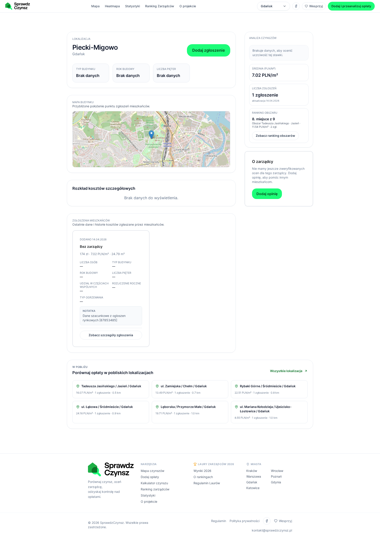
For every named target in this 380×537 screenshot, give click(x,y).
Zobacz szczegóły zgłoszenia (111, 335)
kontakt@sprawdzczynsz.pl (272, 530)
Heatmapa (112, 6)
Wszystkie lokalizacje (286, 371)
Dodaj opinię (267, 194)
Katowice (252, 488)
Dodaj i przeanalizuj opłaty (351, 6)
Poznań (276, 476)
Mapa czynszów (152, 471)
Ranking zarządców (155, 489)
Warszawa (253, 476)
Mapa (95, 6)
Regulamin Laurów (207, 483)
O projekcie (187, 6)
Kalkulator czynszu (154, 483)
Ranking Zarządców (159, 6)
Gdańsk (251, 482)
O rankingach (203, 477)
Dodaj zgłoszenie (208, 50)
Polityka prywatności (244, 521)
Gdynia (276, 482)
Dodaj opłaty (150, 477)
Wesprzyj (316, 6)
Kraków (251, 471)
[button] (151, 134)
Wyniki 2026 (202, 471)
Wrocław (277, 471)
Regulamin (218, 521)
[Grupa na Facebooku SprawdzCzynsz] (296, 6)
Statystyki (132, 6)
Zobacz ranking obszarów (275, 135)
